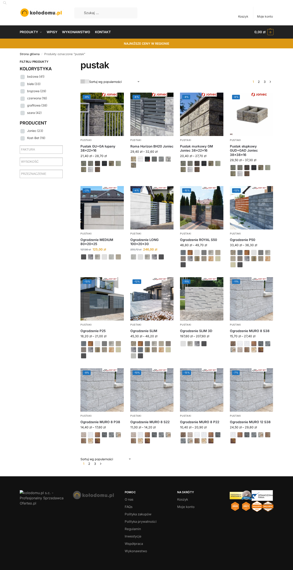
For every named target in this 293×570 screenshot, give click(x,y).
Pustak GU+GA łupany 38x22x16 (97, 148)
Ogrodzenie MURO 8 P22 (199, 422)
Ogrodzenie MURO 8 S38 (250, 331)
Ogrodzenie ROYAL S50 (198, 240)
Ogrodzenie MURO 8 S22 (150, 422)
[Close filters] (64, 62)
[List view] (87, 81)
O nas (129, 499)
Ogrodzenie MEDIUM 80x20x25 (96, 242)
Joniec (35, 131)
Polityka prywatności (141, 521)
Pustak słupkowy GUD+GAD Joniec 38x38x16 (244, 150)
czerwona (37, 98)
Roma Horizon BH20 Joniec (152, 146)
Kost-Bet (36, 138)
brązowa (36, 91)
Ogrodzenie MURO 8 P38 (100, 422)
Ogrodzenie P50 (242, 240)
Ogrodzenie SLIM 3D (196, 331)
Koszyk (243, 16)
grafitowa (37, 105)
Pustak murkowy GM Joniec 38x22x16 (196, 148)
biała (34, 84)
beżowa (35, 76)
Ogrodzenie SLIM (143, 331)
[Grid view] (82, 81)
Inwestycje (133, 536)
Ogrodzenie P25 (93, 331)
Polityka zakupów (138, 514)
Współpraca (134, 544)
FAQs (129, 507)
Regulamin (133, 529)
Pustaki (86, 140)
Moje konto (265, 16)
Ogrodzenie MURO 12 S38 (250, 422)
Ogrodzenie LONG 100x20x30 (144, 242)
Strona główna (30, 54)
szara (34, 113)
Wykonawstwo (136, 551)
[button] (263, 32)
